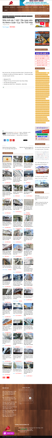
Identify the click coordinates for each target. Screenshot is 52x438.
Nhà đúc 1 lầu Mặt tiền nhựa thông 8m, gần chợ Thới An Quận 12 (7, 224)
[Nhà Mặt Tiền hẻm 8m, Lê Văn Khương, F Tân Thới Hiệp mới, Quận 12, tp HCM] (28, 232)
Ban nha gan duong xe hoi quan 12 (42, 80)
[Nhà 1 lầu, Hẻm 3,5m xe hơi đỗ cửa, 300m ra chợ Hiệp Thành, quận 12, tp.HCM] (28, 365)
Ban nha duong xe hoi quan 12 (41, 74)
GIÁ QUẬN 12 (12, 7)
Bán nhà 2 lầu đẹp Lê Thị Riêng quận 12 (43, 93)
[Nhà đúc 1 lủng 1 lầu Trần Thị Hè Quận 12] (18, 188)
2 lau (37, 70)
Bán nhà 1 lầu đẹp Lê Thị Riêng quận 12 (43, 85)
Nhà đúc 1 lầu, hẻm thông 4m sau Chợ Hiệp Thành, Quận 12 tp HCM (18, 208)
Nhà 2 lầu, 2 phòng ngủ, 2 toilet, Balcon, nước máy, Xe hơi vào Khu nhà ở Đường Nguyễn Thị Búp (9, 393)
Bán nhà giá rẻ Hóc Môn (40, 98)
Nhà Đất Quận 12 (20, 7)
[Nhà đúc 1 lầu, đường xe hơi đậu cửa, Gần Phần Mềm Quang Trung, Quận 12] (7, 202)
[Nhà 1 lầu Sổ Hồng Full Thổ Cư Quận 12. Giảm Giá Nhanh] (18, 292)
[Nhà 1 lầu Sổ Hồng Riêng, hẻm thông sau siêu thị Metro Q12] (18, 247)
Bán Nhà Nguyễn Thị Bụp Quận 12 (42, 109)
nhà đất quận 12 (16, 132)
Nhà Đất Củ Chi (28, 7)
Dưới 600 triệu (11, 16)
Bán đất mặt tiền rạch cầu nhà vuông (43, 120)
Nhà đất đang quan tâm (10, 17)
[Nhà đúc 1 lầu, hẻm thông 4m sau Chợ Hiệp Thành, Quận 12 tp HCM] (18, 202)
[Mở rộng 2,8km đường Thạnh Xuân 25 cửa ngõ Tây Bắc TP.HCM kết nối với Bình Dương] (42, 155)
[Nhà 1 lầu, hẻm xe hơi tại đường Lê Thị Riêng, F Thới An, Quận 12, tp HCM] (18, 351)
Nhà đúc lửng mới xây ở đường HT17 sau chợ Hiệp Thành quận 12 (10, 148)
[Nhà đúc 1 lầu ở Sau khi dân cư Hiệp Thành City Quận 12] (28, 173)
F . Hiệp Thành (24, 16)
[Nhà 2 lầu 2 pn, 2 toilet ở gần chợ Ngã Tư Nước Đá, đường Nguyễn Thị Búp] (28, 202)
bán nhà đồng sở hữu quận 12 (41, 118)
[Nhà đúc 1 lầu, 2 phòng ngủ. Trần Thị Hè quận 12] (7, 261)
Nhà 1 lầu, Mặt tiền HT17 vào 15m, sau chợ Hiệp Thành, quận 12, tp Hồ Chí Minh (9, 399)
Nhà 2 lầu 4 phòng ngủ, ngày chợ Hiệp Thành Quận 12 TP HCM (17, 238)
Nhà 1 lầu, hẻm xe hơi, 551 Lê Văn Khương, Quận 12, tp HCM (7, 283)
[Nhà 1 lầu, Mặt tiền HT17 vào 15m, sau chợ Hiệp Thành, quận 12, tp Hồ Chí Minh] (18, 159)
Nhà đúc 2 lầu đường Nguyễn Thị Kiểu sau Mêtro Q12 (26, 148)
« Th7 (20, 404)
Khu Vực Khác (42, 7)
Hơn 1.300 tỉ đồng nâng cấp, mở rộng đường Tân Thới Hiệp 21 (41, 163)
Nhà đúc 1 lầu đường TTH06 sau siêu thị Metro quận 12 (7, 179)
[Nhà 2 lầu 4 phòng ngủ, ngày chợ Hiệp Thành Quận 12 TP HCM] (18, 232)
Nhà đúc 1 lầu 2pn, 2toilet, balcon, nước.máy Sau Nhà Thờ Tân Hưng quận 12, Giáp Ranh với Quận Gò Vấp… (28, 268)
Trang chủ (6, 7)
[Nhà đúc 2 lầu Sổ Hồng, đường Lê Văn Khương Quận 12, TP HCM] (7, 232)
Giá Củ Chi (35, 7)
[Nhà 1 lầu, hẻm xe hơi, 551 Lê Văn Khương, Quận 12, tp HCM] (7, 277)
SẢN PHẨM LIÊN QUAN (7, 153)
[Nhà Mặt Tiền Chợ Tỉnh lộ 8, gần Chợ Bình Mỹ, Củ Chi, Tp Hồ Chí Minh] (7, 365)
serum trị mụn (38, 204)
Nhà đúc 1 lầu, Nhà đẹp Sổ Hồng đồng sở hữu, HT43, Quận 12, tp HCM (7, 252)
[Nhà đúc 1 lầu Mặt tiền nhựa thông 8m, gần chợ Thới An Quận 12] (7, 218)
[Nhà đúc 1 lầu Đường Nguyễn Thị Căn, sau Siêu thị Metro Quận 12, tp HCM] (7, 188)
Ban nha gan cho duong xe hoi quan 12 (43, 78)
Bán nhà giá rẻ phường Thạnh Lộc (42, 100)
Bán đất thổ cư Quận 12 (40, 122)
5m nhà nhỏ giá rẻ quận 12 (41, 72)
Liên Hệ (5, 10)
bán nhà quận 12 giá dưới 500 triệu (12, 133)
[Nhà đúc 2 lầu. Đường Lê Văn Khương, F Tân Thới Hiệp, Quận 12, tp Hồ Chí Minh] (28, 351)
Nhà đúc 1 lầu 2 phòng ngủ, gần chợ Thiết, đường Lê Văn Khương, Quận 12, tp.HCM (9, 412)
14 (28, 396)
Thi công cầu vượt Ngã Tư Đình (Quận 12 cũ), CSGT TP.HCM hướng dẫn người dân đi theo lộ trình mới (41, 177)
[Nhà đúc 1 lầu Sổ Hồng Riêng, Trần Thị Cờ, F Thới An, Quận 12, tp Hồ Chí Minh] (7, 351)
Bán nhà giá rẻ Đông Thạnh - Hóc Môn (43, 102)
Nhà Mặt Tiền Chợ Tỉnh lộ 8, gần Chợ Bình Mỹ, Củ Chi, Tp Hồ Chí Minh (7, 371)
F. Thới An (4, 17)
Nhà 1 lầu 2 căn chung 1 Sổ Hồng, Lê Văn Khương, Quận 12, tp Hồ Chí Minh (18, 312)
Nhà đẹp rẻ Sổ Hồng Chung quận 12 (9, 135)
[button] (47, 8)
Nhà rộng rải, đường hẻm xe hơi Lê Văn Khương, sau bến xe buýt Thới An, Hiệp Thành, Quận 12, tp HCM (28, 313)
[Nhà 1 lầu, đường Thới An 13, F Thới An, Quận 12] (28, 292)
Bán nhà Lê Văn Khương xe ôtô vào (43, 105)
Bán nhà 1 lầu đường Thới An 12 (42, 83)
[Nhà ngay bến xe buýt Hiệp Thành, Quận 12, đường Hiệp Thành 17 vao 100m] (28, 247)
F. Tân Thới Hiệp (29, 16)
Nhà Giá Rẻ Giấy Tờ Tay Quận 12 (22, 135)
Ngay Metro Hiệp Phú (23, 133)
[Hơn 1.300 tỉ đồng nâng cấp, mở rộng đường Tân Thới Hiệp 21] (42, 170)
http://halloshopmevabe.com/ (41, 196)
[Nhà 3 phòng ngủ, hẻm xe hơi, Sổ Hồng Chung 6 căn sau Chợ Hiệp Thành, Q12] (28, 322)
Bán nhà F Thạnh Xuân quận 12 (42, 96)
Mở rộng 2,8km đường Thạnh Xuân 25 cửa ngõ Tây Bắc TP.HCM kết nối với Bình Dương (42, 148)
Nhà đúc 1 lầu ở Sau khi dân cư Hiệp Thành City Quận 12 (28, 179)
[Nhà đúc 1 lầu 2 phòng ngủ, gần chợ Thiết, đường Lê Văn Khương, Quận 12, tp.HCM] (18, 173)
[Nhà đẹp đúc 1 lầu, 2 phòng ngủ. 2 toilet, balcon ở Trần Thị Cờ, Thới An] (18, 261)
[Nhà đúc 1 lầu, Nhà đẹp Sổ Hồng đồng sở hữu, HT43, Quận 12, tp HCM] (7, 247)
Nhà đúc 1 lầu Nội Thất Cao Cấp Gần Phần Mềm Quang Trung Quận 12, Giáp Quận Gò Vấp (10, 403)
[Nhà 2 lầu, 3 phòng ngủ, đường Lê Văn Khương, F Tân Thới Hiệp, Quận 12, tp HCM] (18, 322)
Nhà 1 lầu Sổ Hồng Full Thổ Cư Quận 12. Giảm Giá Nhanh (17, 297)
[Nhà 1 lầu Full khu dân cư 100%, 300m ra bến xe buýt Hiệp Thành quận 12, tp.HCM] (18, 336)
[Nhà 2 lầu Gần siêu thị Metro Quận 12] (28, 188)
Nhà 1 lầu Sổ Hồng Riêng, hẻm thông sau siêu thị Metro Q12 (17, 252)
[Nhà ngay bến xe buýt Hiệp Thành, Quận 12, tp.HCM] (7, 336)
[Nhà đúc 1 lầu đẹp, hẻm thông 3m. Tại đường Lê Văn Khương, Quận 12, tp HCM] (7, 292)
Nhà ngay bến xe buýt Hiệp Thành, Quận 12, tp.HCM (6, 342)
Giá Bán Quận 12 (5, 16)
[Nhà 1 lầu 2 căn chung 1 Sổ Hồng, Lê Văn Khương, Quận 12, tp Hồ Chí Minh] (18, 306)
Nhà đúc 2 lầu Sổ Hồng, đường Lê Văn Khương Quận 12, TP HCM (7, 238)
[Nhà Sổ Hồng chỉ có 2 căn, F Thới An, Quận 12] (18, 365)
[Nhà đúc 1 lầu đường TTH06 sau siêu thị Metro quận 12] (7, 173)
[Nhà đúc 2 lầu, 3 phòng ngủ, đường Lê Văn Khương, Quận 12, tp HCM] (7, 306)
